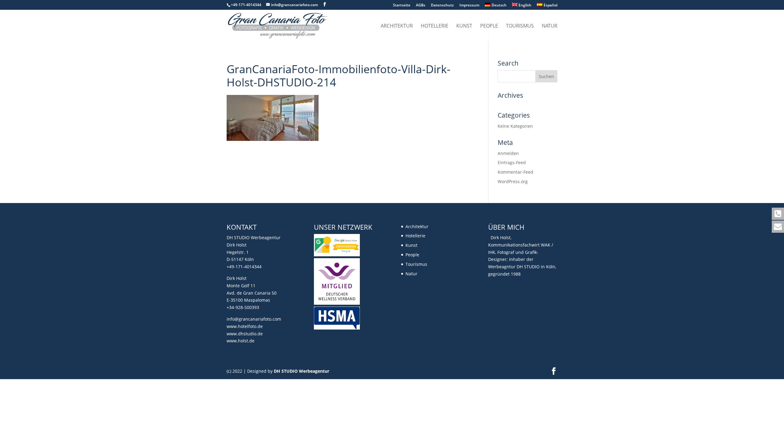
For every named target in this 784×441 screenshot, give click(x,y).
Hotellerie (434, 26)
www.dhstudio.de (245, 334)
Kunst (464, 26)
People (489, 26)
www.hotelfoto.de (245, 326)
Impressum (469, 5)
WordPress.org (513, 181)
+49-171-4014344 (244, 267)
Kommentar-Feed (515, 172)
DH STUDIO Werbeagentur (301, 371)
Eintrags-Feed (512, 162)
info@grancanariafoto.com (254, 319)
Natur (549, 26)
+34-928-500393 (243, 307)
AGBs (420, 5)
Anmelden (508, 153)
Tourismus (520, 26)
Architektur (397, 26)
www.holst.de (240, 341)
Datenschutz (442, 5)
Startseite (401, 5)
